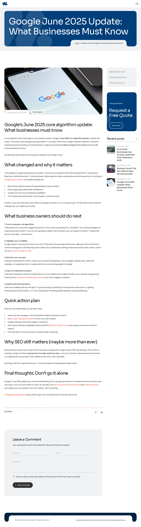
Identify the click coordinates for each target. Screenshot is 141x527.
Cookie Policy (105, 520)
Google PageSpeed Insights (23, 318)
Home (77, 43)
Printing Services (117, 82)
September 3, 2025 (14, 113)
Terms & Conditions (82, 520)
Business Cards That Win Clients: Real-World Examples (126, 171)
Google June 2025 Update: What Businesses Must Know (125, 186)
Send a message (24, 485)
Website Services (117, 71)
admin (24, 113)
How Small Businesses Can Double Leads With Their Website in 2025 (126, 155)
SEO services (59, 384)
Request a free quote (16, 394)
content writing (74, 384)
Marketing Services (118, 77)
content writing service (20, 251)
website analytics (91, 384)
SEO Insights (37, 112)
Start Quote (116, 125)
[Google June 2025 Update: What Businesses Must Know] (111, 182)
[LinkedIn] (101, 412)
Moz (32, 290)
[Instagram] (95, 412)
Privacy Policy (95, 520)
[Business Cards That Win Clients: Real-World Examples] (111, 169)
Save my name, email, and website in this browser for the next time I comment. (48, 476)
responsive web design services (30, 277)
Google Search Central (13, 179)
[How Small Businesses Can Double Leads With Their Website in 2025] (111, 149)
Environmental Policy (118, 520)
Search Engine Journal (60, 325)
